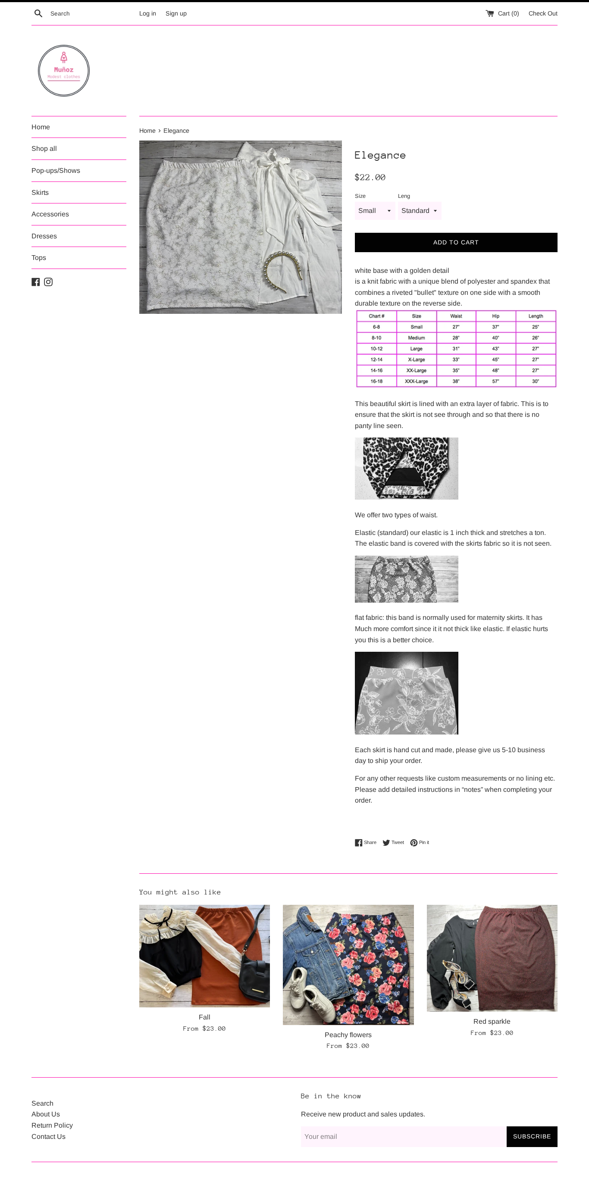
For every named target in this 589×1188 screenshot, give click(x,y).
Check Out (543, 13)
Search (42, 1103)
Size (360, 196)
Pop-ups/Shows (55, 170)
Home (40, 127)
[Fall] (204, 956)
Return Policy (52, 1125)
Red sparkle (492, 1021)
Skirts (40, 192)
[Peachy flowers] (348, 965)
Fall (204, 1017)
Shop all (44, 148)
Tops (38, 257)
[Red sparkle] (492, 958)
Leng (404, 196)
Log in (147, 13)
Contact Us (48, 1136)
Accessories (50, 214)
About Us (45, 1114)
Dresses (44, 236)
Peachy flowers (348, 1034)
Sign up (176, 13)
